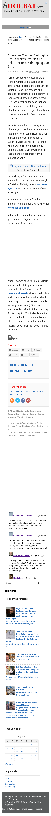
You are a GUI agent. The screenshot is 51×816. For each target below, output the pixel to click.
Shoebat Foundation (18, 71)
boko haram (30, 411)
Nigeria (25, 414)
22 (22, 755)
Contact (22, 796)
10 (31, 748)
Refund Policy (33, 796)
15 (22, 752)
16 (26, 752)
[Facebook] (23, 400)
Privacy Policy (11, 796)
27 (12, 759)
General (45, 71)
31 (31, 759)
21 (17, 755)
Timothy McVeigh (25, 417)
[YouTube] (28, 400)
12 (7, 752)
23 (26, 755)
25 (36, 755)
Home (21, 37)
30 (26, 759)
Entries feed (9, 781)
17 (31, 752)
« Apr (6, 764)
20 (12, 755)
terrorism (12, 417)
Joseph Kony (14, 414)
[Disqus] (28, 472)
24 (31, 755)
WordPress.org (10, 787)
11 (36, 748)
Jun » (11, 764)
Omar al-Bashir (37, 414)
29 (22, 759)
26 (7, 759)
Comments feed (10, 784)
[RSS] (12, 400)
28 (17, 759)
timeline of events (18, 293)
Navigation (24, 27)
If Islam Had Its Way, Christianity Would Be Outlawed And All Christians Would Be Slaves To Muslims (28, 426)
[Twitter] (17, 400)
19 (7, 755)
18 (36, 752)
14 (17, 752)
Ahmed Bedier (17, 411)
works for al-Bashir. (18, 207)
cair (39, 411)
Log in (7, 779)
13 (12, 752)
